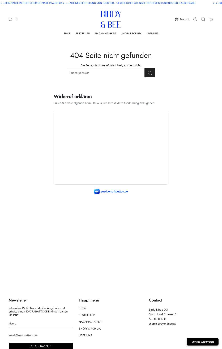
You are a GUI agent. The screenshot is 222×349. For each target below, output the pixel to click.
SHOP (82, 308)
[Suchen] (149, 72)
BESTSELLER (87, 315)
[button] (67, 34)
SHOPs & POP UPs (90, 328)
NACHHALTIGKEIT (90, 321)
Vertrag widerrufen (202, 341)
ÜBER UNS (85, 335)
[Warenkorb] (211, 19)
